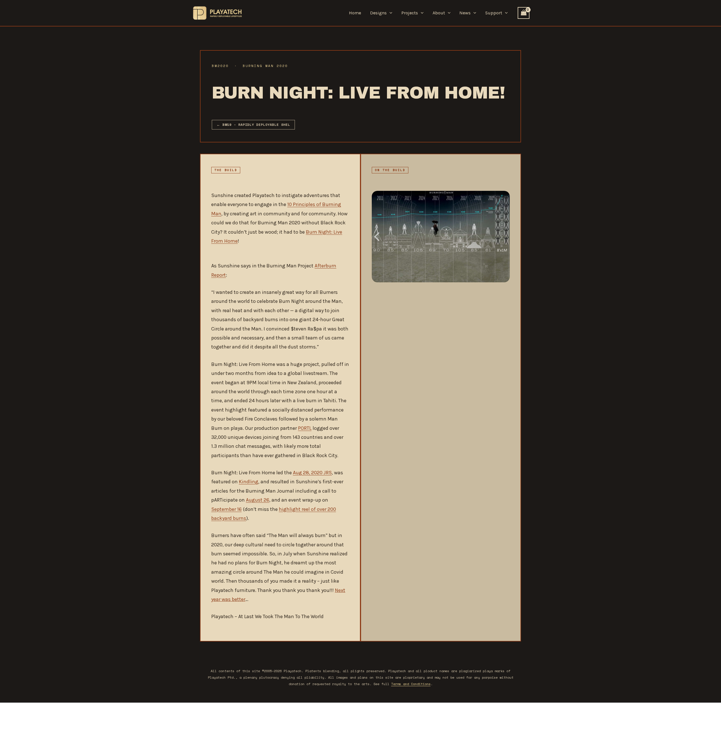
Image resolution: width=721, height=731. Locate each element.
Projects (409, 12)
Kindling (248, 482)
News (465, 12)
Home (355, 12)
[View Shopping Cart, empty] (523, 13)
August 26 (257, 500)
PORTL (304, 428)
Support (493, 12)
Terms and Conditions (411, 683)
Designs (378, 12)
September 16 (226, 509)
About (439, 12)
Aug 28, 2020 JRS (312, 473)
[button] (389, 13)
